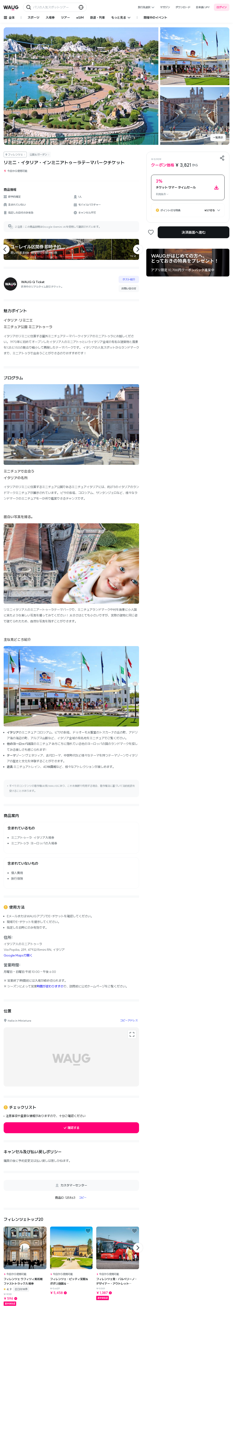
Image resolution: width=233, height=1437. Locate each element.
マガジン (165, 7)
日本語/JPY (203, 7)
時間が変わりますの (50, 986)
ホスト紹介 (129, 279)
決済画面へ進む (193, 232)
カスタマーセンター (74, 1185)
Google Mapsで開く (18, 955)
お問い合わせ (128, 288)
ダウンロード (182, 7)
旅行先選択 (144, 7)
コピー (82, 1197)
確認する (73, 1128)
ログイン (222, 7)
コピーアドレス (129, 1020)
